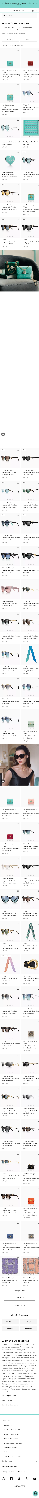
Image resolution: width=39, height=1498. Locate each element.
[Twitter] (27, 1478)
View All (20, 45)
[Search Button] (4, 15)
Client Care (6, 1421)
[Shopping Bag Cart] (36, 11)
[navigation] (2, 11)
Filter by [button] (10, 39)
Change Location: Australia (12, 1472)
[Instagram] (4, 1478)
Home (3, 33)
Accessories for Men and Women (16, 33)
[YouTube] (35, 1478)
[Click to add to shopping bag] (18, 85)
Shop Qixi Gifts (22, 4)
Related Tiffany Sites (10, 1466)
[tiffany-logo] (19, 10)
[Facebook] (11, 1478)
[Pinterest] (19, 1478)
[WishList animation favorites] (33, 11)
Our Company (7, 1461)
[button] (2, 11)
